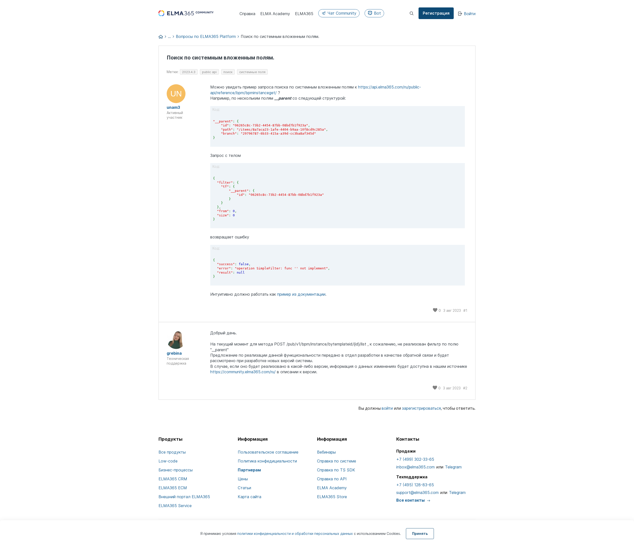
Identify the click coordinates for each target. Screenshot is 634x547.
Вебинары (326, 452)
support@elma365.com (417, 492)
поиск (228, 72)
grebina (174, 353)
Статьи (244, 487)
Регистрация (436, 13)
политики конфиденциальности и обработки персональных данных (295, 533)
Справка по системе (336, 461)
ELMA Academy (332, 487)
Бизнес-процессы (175, 469)
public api (209, 72)
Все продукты (172, 452)
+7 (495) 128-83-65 (415, 484)
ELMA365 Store (332, 496)
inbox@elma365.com (415, 466)
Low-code (168, 461)
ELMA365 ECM (172, 487)
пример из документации (301, 294)
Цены (243, 478)
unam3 (173, 107)
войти (387, 408)
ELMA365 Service (175, 505)
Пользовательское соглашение (268, 452)
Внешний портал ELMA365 (184, 496)
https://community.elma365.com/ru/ (243, 371)
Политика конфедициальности (267, 461)
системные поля (252, 72)
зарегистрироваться (421, 408)
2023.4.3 (188, 72)
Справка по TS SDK (336, 469)
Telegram (453, 466)
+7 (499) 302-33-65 (415, 459)
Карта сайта (249, 496)
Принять (420, 533)
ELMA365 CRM (172, 478)
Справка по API (332, 478)
